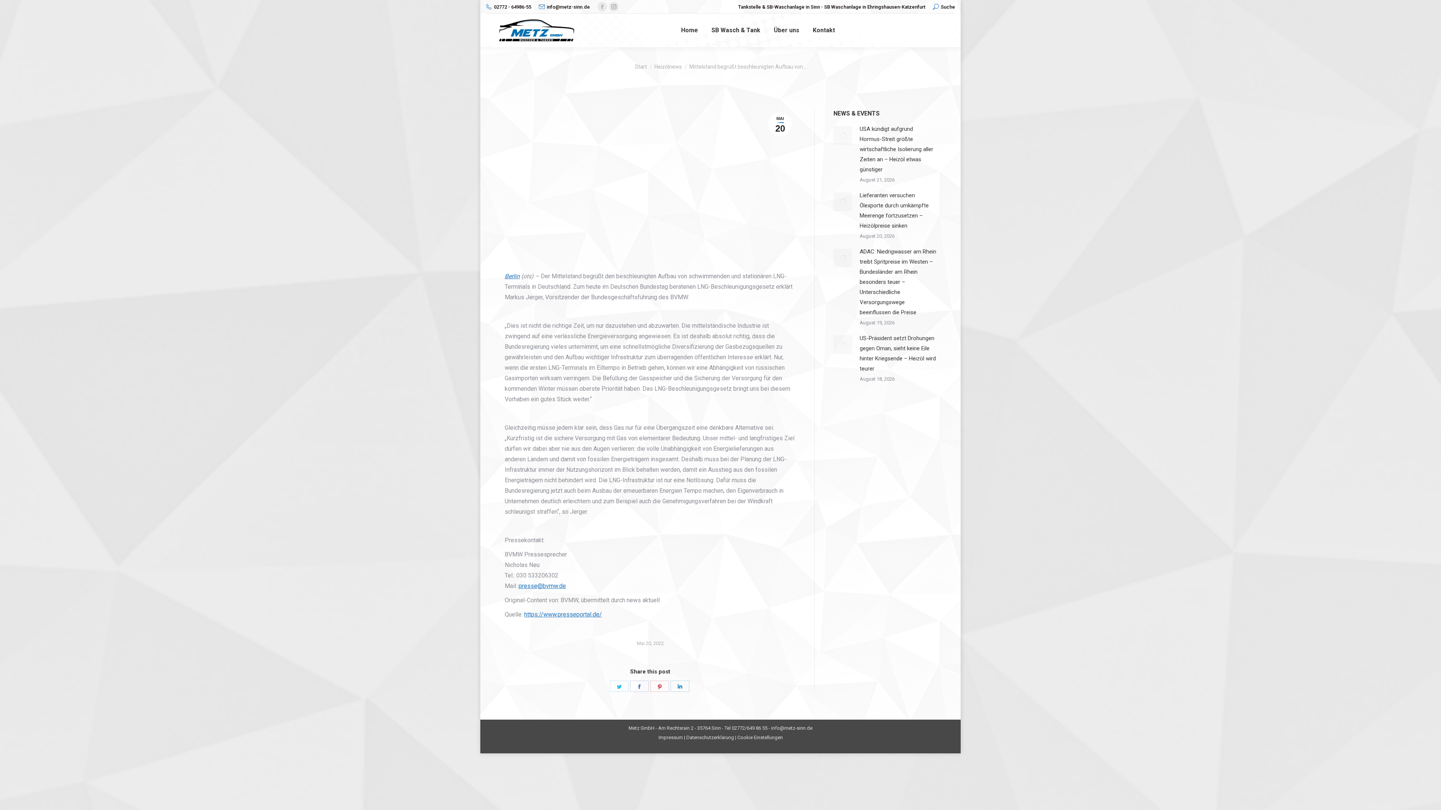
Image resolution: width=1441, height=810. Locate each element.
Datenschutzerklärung (710, 737)
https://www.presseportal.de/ (563, 614)
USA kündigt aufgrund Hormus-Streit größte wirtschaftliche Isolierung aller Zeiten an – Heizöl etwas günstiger (896, 149)
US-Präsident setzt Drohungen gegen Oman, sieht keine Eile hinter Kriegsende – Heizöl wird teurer (898, 353)
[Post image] (842, 135)
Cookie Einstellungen (760, 737)
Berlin (512, 276)
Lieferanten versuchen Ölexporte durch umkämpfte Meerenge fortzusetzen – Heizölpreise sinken (894, 210)
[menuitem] (689, 30)
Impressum (671, 737)
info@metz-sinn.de (568, 7)
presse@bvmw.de (542, 586)
